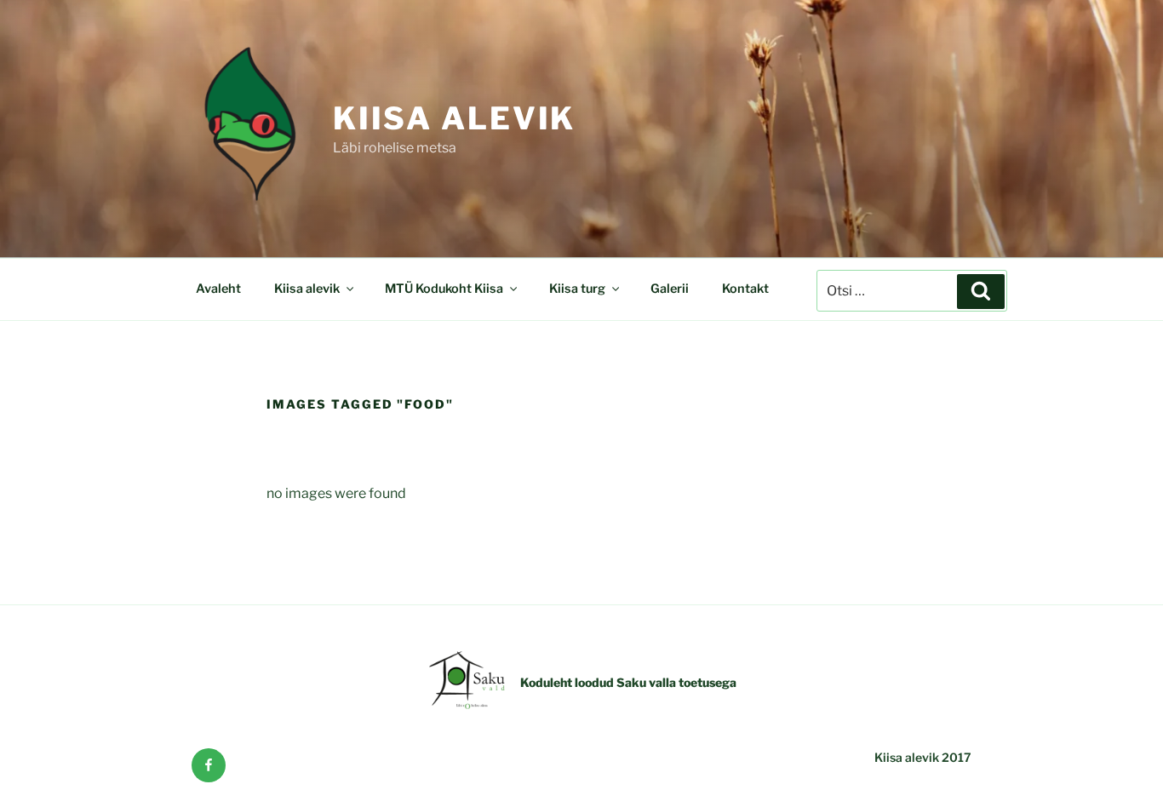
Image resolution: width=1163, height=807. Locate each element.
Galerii (669, 288)
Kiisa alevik (454, 118)
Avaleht (218, 288)
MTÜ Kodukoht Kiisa (444, 288)
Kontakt (745, 288)
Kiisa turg (577, 288)
